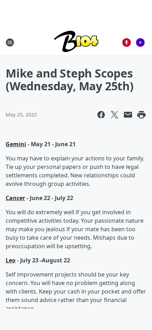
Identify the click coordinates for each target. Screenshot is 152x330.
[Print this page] (141, 115)
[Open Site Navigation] (10, 42)
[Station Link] (76, 42)
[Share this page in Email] (128, 115)
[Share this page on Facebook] (101, 115)
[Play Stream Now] (140, 42)
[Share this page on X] (114, 115)
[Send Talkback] (126, 42)
